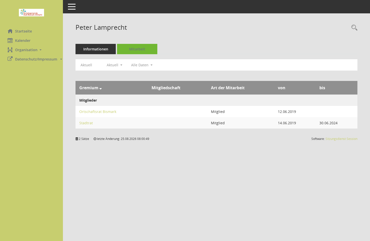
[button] (31, 49)
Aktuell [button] (113, 65)
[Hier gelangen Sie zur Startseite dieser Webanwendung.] (31, 12)
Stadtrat (86, 122)
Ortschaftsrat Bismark (97, 111)
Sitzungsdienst (341, 139)
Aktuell (86, 65)
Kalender (22, 40)
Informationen (95, 49)
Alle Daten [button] (140, 65)
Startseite (23, 31)
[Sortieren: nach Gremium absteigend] (100, 88)
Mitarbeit (137, 49)
